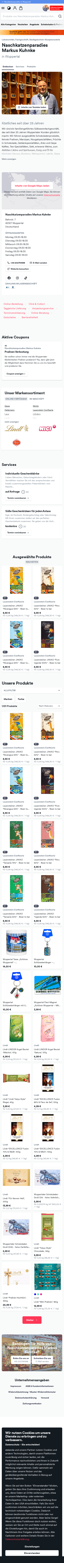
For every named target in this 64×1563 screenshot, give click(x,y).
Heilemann (10, 410)
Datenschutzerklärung (17, 1539)
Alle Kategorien (8, 24)
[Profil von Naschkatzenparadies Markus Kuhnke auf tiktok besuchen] (25, 278)
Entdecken (8, 66)
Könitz (36, 406)
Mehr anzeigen (9, 159)
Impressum (15, 1386)
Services (20, 66)
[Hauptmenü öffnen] (3, 8)
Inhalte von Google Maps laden (32, 185)
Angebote (34, 24)
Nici (34, 418)
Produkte (31, 66)
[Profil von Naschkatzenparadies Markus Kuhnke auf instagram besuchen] (17, 278)
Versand (45, 1397)
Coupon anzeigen (15, 373)
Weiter (30, 1320)
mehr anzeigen (12, 421)
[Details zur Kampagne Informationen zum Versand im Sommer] (32, 32)
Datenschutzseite (52, 195)
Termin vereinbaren (16, 498)
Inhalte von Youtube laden (33, 107)
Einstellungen (32, 1546)
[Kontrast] (9, 8)
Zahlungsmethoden (32, 1403)
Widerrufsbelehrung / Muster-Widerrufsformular (32, 1392)
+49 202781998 (18, 262)
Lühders (36, 414)
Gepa (7, 406)
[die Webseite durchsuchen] (60, 16)
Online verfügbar (16, 399)
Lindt (7, 418)
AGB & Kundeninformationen (40, 1386)
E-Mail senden (40, 262)
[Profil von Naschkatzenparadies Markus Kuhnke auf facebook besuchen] (9, 278)
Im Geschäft (36, 399)
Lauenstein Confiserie (43, 410)
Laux (7, 414)
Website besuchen (20, 269)
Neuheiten (23, 24)
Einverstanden (32, 1553)
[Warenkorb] (21, 8)
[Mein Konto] (15, 8)
